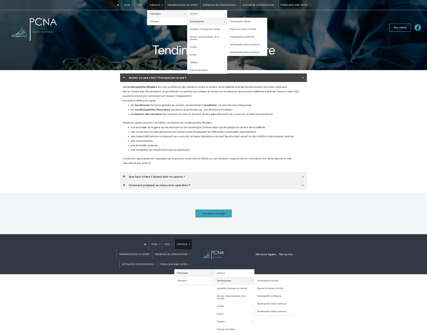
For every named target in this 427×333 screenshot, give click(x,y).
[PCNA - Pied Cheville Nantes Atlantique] (34, 27)
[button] (400, 28)
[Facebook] (417, 27)
